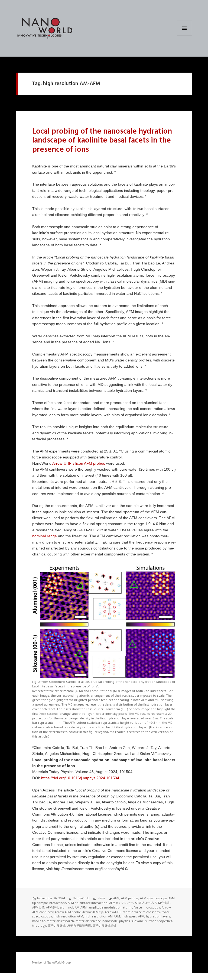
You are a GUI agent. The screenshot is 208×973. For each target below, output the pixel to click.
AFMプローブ (144, 903)
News (101, 898)
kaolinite (38, 921)
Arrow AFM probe (68, 912)
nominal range (44, 536)
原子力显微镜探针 (104, 925)
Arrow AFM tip (92, 912)
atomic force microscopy (141, 912)
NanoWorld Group (59, 962)
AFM (116, 898)
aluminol (66, 907)
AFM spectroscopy (153, 898)
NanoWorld (81, 898)
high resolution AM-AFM (102, 916)
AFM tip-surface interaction (88, 903)
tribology (39, 925)
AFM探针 (52, 907)
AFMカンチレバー (121, 903)
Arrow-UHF (113, 912)
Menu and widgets (184, 35)
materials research (60, 921)
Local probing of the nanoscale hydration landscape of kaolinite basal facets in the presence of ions (102, 140)
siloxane (137, 921)
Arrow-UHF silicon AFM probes (78, 463)
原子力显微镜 (57, 925)
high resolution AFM (68, 916)
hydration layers (158, 916)
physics (124, 921)
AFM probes (129, 898)
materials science (88, 921)
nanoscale (110, 921)
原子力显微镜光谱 (79, 925)
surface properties (158, 921)
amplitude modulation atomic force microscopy (124, 907)
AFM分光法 (162, 903)
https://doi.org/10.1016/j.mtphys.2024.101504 (80, 778)
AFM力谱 (38, 907)
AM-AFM (81, 907)
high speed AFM (133, 916)
